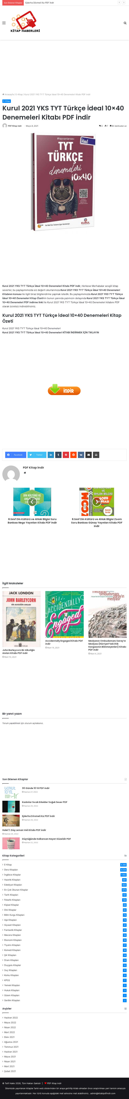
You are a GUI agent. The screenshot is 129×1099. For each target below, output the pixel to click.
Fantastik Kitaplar (13, 930)
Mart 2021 (9, 1066)
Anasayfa (9, 94)
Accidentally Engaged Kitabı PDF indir (64, 642)
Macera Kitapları (12, 935)
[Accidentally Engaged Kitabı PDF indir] (64, 614)
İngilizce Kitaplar (12, 874)
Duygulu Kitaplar (12, 965)
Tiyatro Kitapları (12, 945)
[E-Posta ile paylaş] (88, 455)
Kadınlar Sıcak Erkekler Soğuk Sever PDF (44, 802)
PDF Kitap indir (15, 126)
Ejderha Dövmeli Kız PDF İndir (39, 2)
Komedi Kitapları (12, 950)
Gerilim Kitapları (12, 1000)
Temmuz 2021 (11, 1047)
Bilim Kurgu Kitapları (14, 915)
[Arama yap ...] (125, 23)
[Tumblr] (58, 455)
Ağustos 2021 (11, 1042)
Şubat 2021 (10, 1071)
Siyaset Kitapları (12, 925)
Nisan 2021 (9, 1061)
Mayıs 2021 (10, 1056)
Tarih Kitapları (11, 895)
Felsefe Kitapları (12, 900)
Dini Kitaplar (10, 910)
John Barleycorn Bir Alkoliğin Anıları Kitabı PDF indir (18, 652)
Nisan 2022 (10, 1027)
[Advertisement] (64, 65)
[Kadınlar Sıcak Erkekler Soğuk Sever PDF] (11, 807)
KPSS (7, 980)
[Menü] (4, 23)
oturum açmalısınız (34, 723)
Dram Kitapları (11, 960)
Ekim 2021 (9, 1037)
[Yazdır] (96, 455)
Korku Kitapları (11, 975)
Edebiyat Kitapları (13, 885)
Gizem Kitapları (11, 995)
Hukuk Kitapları (11, 990)
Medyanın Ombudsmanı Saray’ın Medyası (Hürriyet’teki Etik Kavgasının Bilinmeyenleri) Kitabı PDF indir (107, 645)
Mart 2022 (9, 1032)
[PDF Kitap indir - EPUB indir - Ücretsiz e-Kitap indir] (25, 23)
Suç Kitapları (10, 970)
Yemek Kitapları (12, 985)
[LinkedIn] (51, 455)
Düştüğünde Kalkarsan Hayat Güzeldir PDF (46, 838)
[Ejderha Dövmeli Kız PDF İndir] (11, 820)
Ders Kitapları (11, 869)
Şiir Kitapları (10, 955)
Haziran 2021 (10, 1051)
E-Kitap (19, 94)
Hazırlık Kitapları (12, 879)
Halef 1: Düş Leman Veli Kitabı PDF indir (24, 830)
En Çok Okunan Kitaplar (16, 890)
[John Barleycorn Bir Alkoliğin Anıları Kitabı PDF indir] (21, 619)
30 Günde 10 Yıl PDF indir (36, 788)
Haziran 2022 (11, 1017)
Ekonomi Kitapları (13, 940)
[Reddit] (73, 455)
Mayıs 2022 (10, 1022)
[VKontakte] (81, 455)
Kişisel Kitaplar (11, 905)
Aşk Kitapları (10, 920)
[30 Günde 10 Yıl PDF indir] (11, 793)
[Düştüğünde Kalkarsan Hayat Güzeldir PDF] (11, 843)
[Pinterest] (66, 455)
